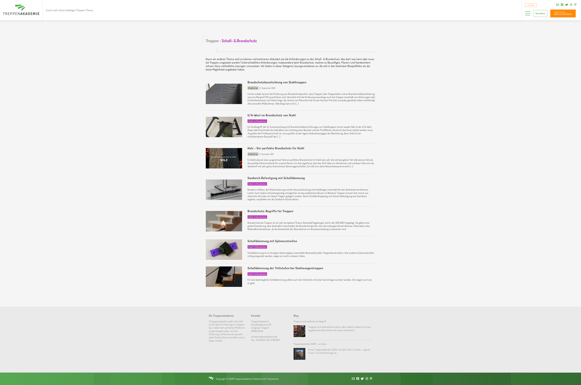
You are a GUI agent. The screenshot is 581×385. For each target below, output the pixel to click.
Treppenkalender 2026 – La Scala (310, 343)
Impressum (273, 378)
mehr (218, 340)
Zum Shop (531, 5)
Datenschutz (260, 378)
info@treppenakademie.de (264, 336)
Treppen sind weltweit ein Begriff (310, 321)
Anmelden (540, 13)
